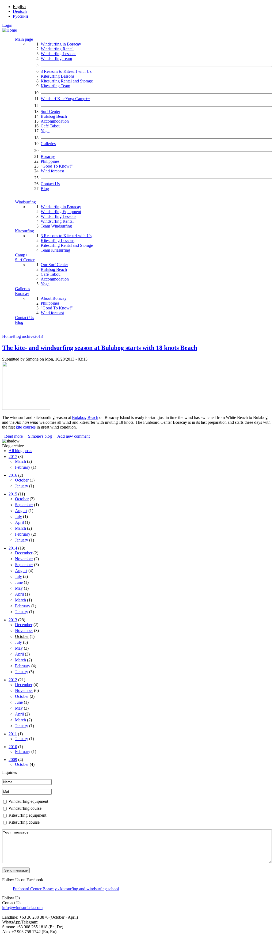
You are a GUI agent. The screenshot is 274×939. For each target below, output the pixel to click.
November (24, 558)
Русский (20, 16)
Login (7, 25)
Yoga (45, 130)
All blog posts (20, 450)
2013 (38, 336)
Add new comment (73, 436)
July (18, 516)
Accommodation (55, 121)
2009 (13, 759)
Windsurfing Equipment (61, 211)
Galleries (48, 143)
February (22, 467)
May (19, 588)
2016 (13, 475)
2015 (13, 494)
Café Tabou (50, 126)
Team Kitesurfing (55, 250)
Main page (24, 39)
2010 (13, 746)
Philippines (50, 161)
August (21, 510)
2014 (13, 548)
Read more (13, 436)
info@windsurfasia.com (22, 907)
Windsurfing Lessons (58, 53)
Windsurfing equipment (28, 801)
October (22, 480)
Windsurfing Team (56, 58)
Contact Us (50, 183)
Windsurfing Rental (57, 49)
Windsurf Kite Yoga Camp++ (65, 98)
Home (7, 336)
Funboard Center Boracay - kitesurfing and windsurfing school (66, 889)
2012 (13, 679)
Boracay (48, 156)
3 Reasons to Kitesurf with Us (66, 71)
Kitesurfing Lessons (57, 76)
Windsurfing (25, 202)
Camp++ (22, 255)
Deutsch (20, 11)
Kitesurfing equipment (27, 815)
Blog (45, 188)
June (19, 582)
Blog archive (23, 336)
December (23, 553)
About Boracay (54, 298)
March (20, 461)
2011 (13, 734)
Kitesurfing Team (55, 86)
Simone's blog (40, 436)
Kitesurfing (24, 231)
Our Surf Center (54, 264)
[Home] (9, 30)
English (19, 6)
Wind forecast (52, 171)
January (21, 486)
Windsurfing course (25, 808)
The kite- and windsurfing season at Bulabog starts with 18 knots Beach (99, 347)
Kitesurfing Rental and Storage (67, 81)
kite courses (26, 427)
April (19, 522)
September (24, 504)
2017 (13, 456)
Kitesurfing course (24, 822)
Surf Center (50, 111)
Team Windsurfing (56, 226)
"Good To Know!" (57, 166)
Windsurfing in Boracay (61, 44)
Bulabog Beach (54, 116)
